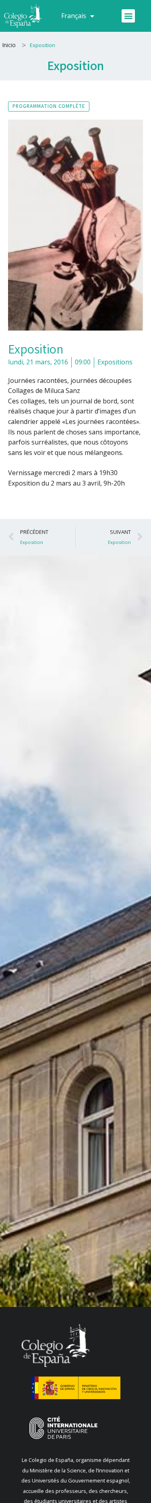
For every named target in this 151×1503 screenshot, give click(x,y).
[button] (128, 16)
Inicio (9, 45)
